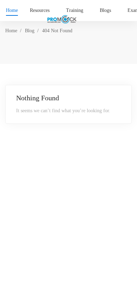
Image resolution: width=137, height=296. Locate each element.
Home (11, 30)
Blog (29, 30)
